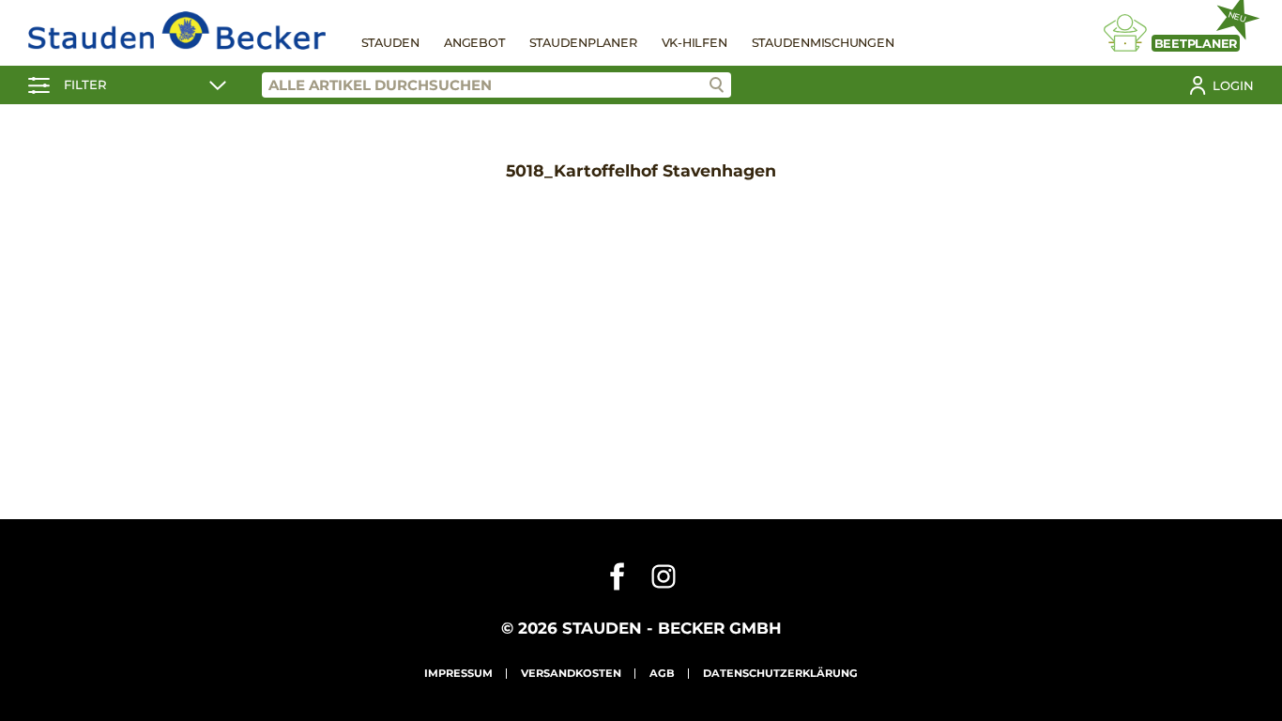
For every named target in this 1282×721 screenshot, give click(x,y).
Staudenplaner (583, 43)
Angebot (474, 43)
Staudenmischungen (823, 43)
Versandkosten (571, 673)
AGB (662, 673)
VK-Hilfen (694, 43)
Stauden (390, 43)
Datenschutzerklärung (780, 673)
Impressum (458, 673)
